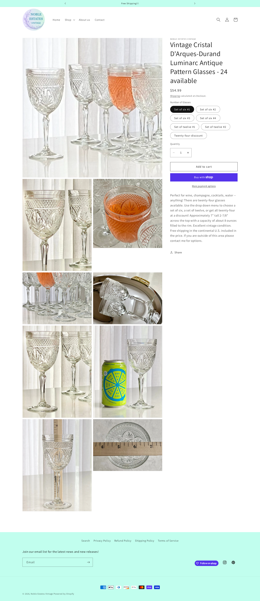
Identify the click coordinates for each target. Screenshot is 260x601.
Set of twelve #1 (184, 127)
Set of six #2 (208, 109)
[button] (69, 20)
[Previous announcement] (65, 3)
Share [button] (178, 252)
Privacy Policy (102, 540)
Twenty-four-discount (188, 135)
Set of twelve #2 (215, 127)
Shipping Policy (144, 540)
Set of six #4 (208, 118)
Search (85, 540)
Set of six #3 (182, 118)
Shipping (175, 95)
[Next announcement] (194, 3)
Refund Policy (122, 540)
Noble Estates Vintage (42, 593)
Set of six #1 (182, 109)
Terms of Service (168, 540)
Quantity (175, 144)
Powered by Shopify (64, 593)
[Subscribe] (88, 562)
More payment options (204, 186)
